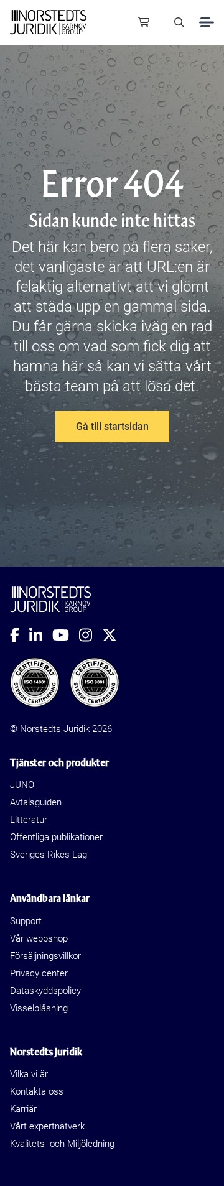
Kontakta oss (36, 1091)
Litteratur (28, 819)
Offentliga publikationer (56, 837)
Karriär (23, 1108)
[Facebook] (19, 635)
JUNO (22, 784)
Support (26, 921)
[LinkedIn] (40, 635)
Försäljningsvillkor (45, 955)
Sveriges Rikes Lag (48, 854)
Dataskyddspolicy (45, 990)
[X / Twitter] (114, 635)
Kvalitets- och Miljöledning (62, 1143)
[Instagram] (90, 635)
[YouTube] (65, 635)
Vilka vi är (29, 1074)
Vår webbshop (39, 938)
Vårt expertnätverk (47, 1126)
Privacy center (39, 973)
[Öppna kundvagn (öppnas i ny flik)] (144, 22)
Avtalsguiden (36, 802)
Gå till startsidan (112, 426)
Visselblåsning (39, 1008)
